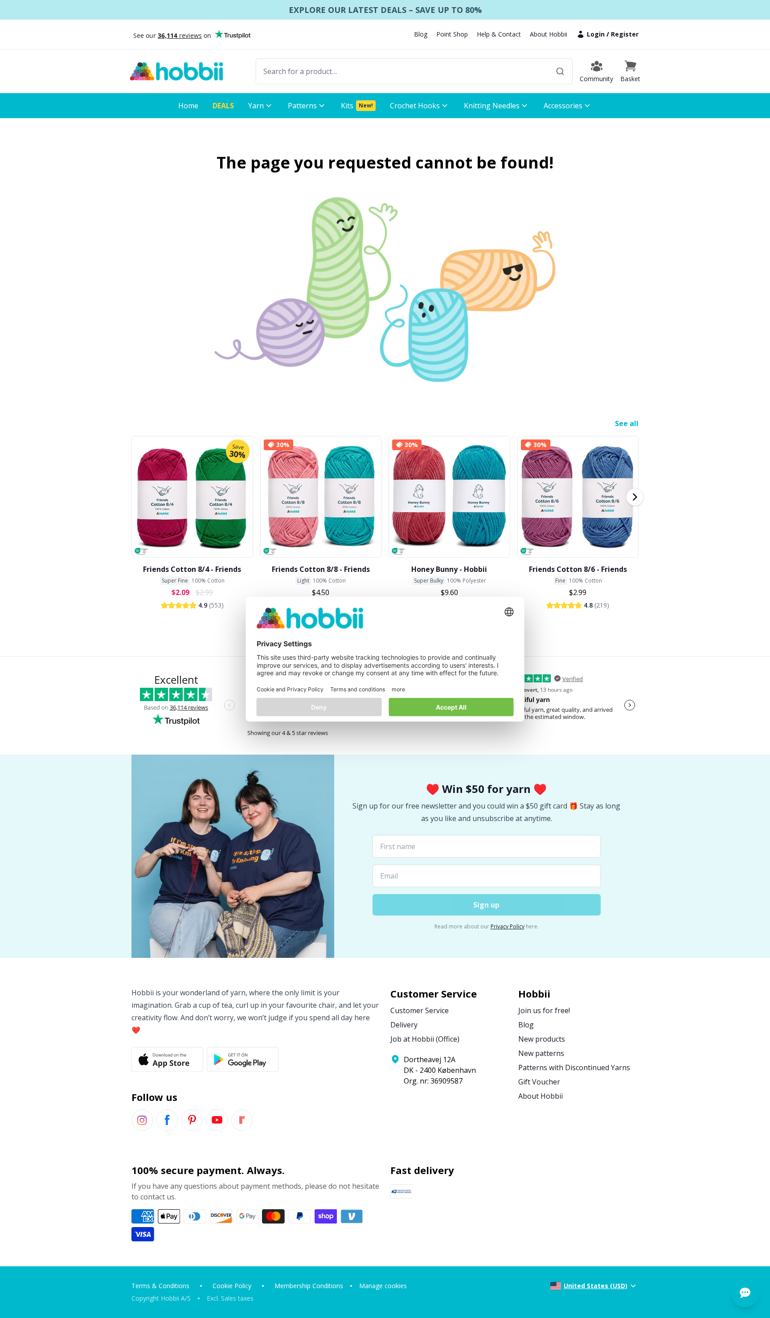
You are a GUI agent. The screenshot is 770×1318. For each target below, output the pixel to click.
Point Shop (452, 34)
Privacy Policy (507, 926)
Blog (420, 34)
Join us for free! (544, 1010)
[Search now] (560, 71)
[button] (630, 71)
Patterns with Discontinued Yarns (574, 1067)
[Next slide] (635, 497)
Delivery (404, 1025)
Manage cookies (383, 1285)
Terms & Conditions (160, 1285)
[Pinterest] (192, 1120)
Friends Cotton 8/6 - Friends (578, 569)
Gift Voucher (539, 1082)
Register (625, 34)
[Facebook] (167, 1120)
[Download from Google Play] (243, 1059)
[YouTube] (217, 1120)
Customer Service (419, 1010)
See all (627, 423)
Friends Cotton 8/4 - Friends (192, 569)
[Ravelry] (242, 1120)
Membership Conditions (308, 1285)
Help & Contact (499, 34)
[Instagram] (142, 1120)
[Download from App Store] (167, 1059)
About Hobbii (548, 34)
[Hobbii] (176, 71)
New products (541, 1039)
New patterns (541, 1053)
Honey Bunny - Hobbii (449, 569)
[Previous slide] (135, 497)
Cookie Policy (232, 1285)
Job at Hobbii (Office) (424, 1039)
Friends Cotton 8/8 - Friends (321, 569)
